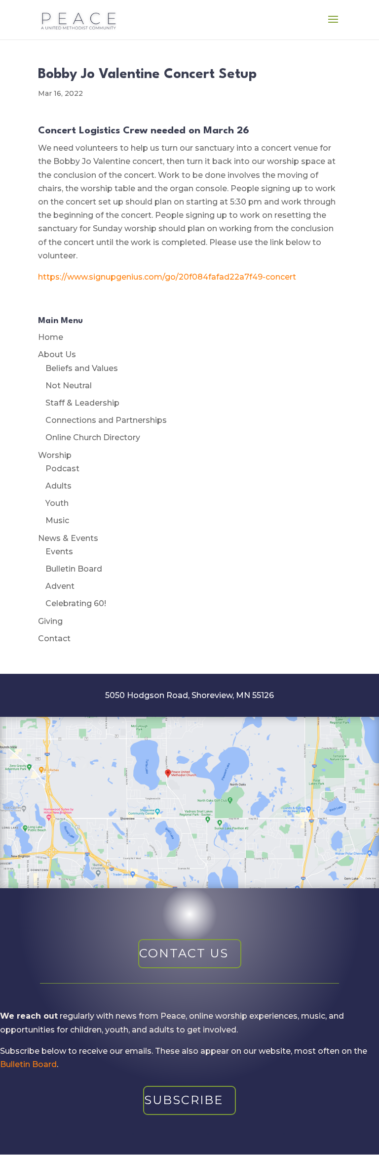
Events (59, 551)
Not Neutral (68, 385)
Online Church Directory (92, 437)
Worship (55, 455)
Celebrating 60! (75, 603)
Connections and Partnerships (106, 420)
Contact (54, 638)
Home (50, 337)
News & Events (68, 538)
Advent (60, 586)
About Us (57, 354)
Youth (57, 503)
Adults (58, 486)
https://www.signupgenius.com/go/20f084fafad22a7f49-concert (167, 277)
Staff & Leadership (82, 403)
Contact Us (183, 953)
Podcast (62, 468)
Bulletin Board (73, 569)
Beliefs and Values (81, 368)
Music (57, 520)
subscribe (183, 1100)
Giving (50, 621)
